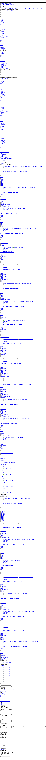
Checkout (2, 749)
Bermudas (2, 155)
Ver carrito (2, 743)
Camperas (2, 91)
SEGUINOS (2, 665)
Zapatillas (2, 131)
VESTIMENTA (11, 8)
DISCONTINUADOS (26, 8)
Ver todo (2, 80)
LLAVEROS (3, 125)
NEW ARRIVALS (4, 8)
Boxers (1, 98)
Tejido (1, 83)
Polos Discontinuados (4, 152)
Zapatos (1, 129)
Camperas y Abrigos (4, 102)
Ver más (2, 163)
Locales (41, 8)
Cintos (1, 99)
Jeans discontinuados (4, 146)
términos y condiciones (7, 731)
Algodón (2, 89)
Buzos (1, 93)
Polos (1, 82)
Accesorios (16, 8)
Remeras (2, 81)
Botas (1, 132)
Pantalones (2, 87)
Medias (1, 97)
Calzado (20, 8)
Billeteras (2, 123)
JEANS (1, 143)
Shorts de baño (3, 154)
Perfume (2, 100)
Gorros (1, 101)
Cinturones (2, 124)
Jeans (1, 84)
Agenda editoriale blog (35, 8)
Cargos (1, 86)
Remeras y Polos (3, 147)
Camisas (2, 85)
